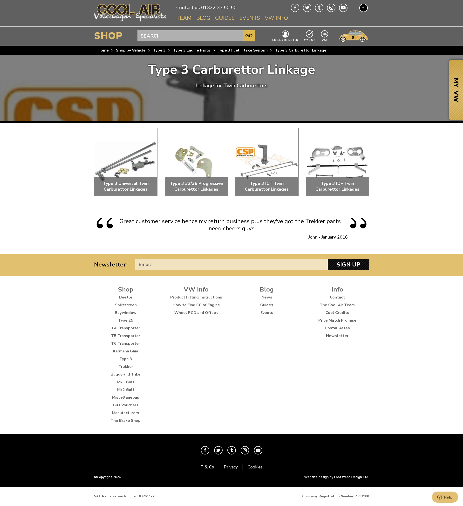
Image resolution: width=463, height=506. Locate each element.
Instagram (331, 8)
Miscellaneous (125, 397)
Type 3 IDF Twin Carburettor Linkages (337, 186)
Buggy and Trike (126, 374)
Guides (225, 18)
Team (183, 18)
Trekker (125, 366)
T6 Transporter (125, 343)
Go (249, 35)
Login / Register (285, 39)
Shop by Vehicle (131, 50)
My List (309, 39)
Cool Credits (337, 312)
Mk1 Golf (125, 382)
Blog (203, 18)
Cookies (255, 467)
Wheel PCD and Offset (196, 312)
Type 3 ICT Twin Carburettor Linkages (267, 186)
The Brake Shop (126, 420)
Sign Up (348, 264)
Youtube (343, 8)
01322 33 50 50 (219, 7)
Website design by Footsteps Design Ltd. (336, 477)
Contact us (188, 7)
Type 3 (159, 50)
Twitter (307, 8)
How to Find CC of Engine (196, 305)
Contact (337, 297)
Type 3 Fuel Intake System (243, 50)
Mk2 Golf (125, 389)
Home (103, 50)
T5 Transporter (125, 335)
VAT (324, 39)
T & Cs (207, 467)
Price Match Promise (337, 320)
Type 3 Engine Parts (191, 50)
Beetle (125, 297)
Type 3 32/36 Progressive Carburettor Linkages (196, 186)
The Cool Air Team (337, 305)
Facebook (295, 8)
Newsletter (110, 264)
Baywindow (125, 312)
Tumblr (319, 8)
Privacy (231, 467)
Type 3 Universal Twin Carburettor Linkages (126, 186)
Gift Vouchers (125, 405)
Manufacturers (125, 412)
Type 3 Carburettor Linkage (301, 50)
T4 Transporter (125, 328)
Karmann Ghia (125, 351)
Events (249, 18)
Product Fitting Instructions (196, 297)
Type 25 (125, 320)
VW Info (276, 18)
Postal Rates (337, 328)
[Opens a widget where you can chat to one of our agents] (445, 498)
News (266, 297)
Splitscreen (126, 305)
